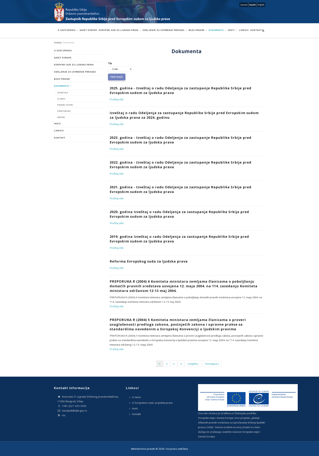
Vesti (231, 30)
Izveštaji (62, 93)
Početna (58, 42)
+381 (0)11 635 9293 (73, 406)
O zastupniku (67, 30)
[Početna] (115, 12)
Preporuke (64, 111)
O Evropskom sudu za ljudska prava (152, 402)
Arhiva (61, 117)
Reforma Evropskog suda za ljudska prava (149, 261)
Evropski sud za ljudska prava (119, 30)
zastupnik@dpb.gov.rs (74, 410)
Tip (110, 63)
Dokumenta (216, 30)
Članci (61, 99)
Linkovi (244, 30)
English (261, 4)
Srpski (252, 4)
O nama (136, 397)
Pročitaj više (117, 99)
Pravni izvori (65, 105)
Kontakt (256, 30)
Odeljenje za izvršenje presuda (164, 30)
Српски (243, 4)
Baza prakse (197, 30)
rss (63, 415)
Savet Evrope (88, 30)
